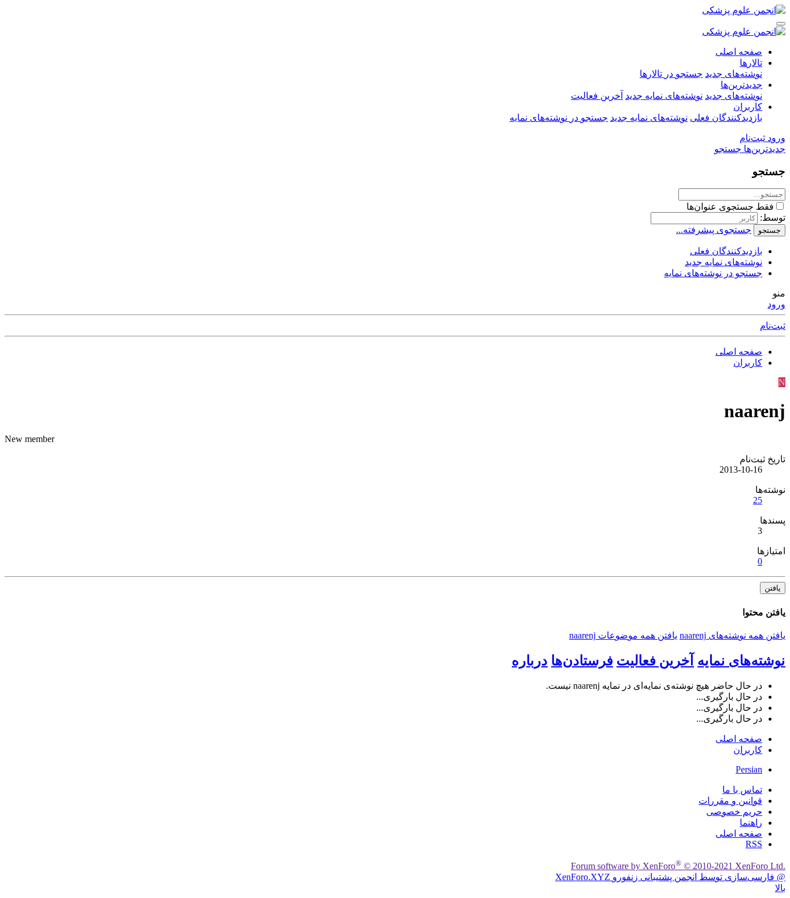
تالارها (751, 63)
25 (757, 500)
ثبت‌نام (772, 326)
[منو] (780, 23)
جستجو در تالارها (671, 74)
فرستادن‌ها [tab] (582, 660)
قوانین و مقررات (730, 801)
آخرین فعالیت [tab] (655, 660)
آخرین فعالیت (597, 96)
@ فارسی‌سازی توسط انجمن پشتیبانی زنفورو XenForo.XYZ (670, 877)
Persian (749, 769)
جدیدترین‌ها (741, 85)
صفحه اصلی (738, 52)
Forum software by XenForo (678, 866)
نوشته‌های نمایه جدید (664, 96)
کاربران (747, 107)
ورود (776, 304)
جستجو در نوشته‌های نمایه (559, 118)
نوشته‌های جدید (733, 74)
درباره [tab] (530, 660)
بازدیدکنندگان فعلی (726, 118)
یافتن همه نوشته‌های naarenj (732, 635)
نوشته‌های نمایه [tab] (741, 660)
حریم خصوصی (734, 812)
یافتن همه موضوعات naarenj (623, 635)
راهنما (751, 823)
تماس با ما (742, 790)
